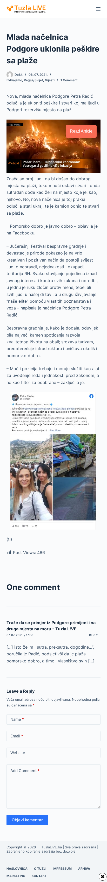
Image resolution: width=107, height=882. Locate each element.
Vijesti (50, 80)
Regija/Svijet (33, 80)
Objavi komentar (27, 819)
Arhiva (84, 869)
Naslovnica (17, 869)
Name (17, 719)
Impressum (62, 869)
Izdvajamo (14, 80)
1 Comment (69, 80)
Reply (93, 635)
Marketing (15, 876)
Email (16, 736)
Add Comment (24, 770)
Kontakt (39, 876)
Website (17, 752)
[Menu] (98, 9)
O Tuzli (40, 869)
